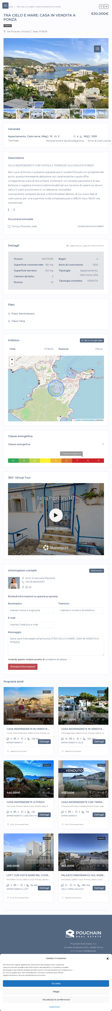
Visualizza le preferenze (56, 999)
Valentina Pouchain (18, 751)
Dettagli (44, 741)
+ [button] (12, 359)
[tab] (97, 48)
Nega (56, 991)
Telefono (63, 603)
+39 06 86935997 (35, 581)
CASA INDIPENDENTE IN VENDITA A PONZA (33, 729)
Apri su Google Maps (93, 340)
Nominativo (15, 603)
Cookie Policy (54, 1006)
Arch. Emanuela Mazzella (21, 824)
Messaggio (14, 632)
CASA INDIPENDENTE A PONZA (25, 802)
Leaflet (77, 420)
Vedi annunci (96, 571)
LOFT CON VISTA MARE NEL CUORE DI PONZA (34, 875)
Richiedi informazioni (22, 666)
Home (10, 7)
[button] (107, 958)
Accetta (56, 983)
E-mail (11, 618)
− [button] (12, 364)
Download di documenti (91, 226)
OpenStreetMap (88, 420)
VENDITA (7, 26)
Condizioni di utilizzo (56, 659)
